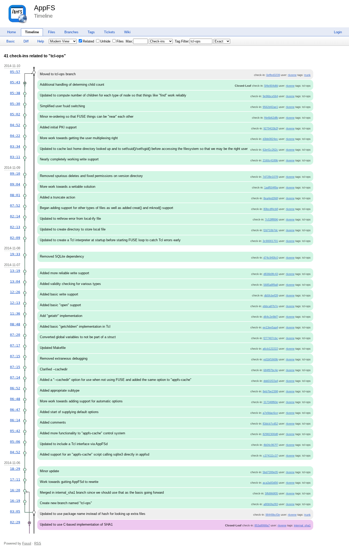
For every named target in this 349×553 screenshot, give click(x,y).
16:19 (15, 501)
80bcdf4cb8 (270, 209)
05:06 (15, 442)
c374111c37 (270, 455)
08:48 (15, 324)
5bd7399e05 (270, 472)
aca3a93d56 (270, 482)
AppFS (44, 8)
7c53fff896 (271, 219)
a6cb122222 (270, 348)
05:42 (15, 431)
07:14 (15, 377)
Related (88, 41)
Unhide (105, 41)
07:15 (15, 356)
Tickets (109, 32)
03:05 (15, 511)
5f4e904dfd (271, 85)
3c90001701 (270, 240)
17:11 (15, 479)
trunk (307, 74)
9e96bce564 (270, 96)
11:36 (15, 313)
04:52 (15, 125)
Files (51, 32)
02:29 (15, 522)
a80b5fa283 (270, 504)
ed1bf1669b (270, 359)
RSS (37, 543)
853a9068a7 (262, 525)
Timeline (32, 32)
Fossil (26, 543)
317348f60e (270, 402)
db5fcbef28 (271, 295)
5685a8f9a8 (270, 284)
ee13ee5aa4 (270, 327)
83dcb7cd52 (270, 423)
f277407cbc (270, 338)
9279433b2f (270, 128)
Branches (71, 32)
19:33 (15, 254)
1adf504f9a (271, 187)
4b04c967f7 (270, 444)
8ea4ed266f (270, 198)
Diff (26, 41)
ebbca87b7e (270, 306)
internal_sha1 (302, 525)
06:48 (15, 399)
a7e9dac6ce (270, 412)
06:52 (15, 388)
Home (11, 32)
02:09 (15, 238)
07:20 (15, 335)
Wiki (127, 32)
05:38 (15, 93)
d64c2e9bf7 (270, 316)
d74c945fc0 (270, 257)
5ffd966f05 (271, 493)
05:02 (15, 114)
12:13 (15, 303)
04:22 (15, 136)
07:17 (15, 345)
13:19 (15, 271)
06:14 (15, 420)
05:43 (15, 82)
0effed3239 (273, 74)
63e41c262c (270, 149)
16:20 (15, 490)
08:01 (15, 195)
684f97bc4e (270, 370)
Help (40, 41)
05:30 (15, 104)
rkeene (292, 74)
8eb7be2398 (270, 391)
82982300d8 (270, 434)
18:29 (15, 469)
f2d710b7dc (270, 230)
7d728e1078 (270, 176)
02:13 (15, 227)
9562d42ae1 (270, 106)
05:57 (15, 72)
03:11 (15, 157)
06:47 (15, 410)
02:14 (15, 216)
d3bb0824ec (270, 138)
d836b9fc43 (270, 273)
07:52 (15, 205)
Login (338, 32)
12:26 (15, 292)
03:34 (15, 146)
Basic (10, 41)
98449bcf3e (272, 514)
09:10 (15, 173)
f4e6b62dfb (271, 117)
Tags (91, 32)
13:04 (15, 281)
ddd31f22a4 (270, 380)
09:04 (15, 184)
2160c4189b (270, 160)
